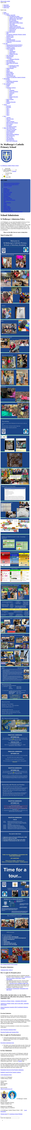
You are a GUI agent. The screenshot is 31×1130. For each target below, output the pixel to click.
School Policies (9, 56)
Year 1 (7, 108)
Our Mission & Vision (14, 16)
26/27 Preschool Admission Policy (8, 1029)
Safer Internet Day (10, 135)
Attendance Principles (14, 59)
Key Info (5, 43)
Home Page (6, 5)
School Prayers (12, 29)
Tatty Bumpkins (10, 138)
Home (4, 12)
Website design (4, 1114)
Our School (6, 13)
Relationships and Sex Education (16, 28)
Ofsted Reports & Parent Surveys (13, 46)
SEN (7, 64)
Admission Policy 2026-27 (7, 970)
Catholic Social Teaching (15, 26)
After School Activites (11, 129)
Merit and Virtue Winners (12, 122)
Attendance (9, 57)
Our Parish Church (10, 32)
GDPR (8, 69)
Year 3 (7, 111)
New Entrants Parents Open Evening (9, 964)
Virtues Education (13, 25)
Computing (11, 90)
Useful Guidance (10, 82)
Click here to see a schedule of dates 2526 (18, 983)
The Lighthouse (12, 67)
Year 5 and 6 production (11, 141)
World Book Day (10, 139)
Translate (14, 171)
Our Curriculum (7, 83)
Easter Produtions (10, 131)
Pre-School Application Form (7, 1042)
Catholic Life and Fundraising (16, 17)
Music (10, 95)
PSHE (10, 98)
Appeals (11, 50)
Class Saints (12, 24)
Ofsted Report (6, 6)
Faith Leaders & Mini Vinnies (16, 22)
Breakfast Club (9, 74)
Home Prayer (12, 30)
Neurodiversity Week (14, 65)
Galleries (8, 120)
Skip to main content (5, 1)
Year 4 (7, 112)
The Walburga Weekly (11, 126)
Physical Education (13, 96)
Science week (9, 137)
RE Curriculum (12, 20)
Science (8, 103)
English (8, 85)
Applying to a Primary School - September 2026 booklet (14, 1001)
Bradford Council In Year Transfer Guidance (11, 1072)
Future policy (12, 52)
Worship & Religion (13, 21)
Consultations (12, 51)
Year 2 (7, 109)
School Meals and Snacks (12, 63)
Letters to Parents (10, 121)
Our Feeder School (10, 39)
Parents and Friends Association (13, 41)
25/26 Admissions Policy (6, 1074)
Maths (7, 100)
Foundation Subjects (11, 87)
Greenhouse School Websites (15, 1114)
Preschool (8, 105)
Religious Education (11, 102)
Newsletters (9, 125)
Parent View (6, 7)
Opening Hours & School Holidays (14, 44)
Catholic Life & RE (10, 15)
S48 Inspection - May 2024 (15, 19)
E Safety (8, 80)
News (4, 116)
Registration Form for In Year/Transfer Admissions (12, 1069)
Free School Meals (10, 61)
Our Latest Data (10, 55)
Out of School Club (10, 76)
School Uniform (10, 73)
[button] (4, 168)
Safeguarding (6, 78)
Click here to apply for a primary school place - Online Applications (18, 978)
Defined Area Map (13, 54)
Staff (7, 33)
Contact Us (8, 42)
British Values (9, 72)
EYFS (7, 86)
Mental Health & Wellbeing (12, 134)
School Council (9, 37)
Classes (5, 104)
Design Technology (13, 91)
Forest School (9, 133)
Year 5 (7, 113)
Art (10, 89)
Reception (8, 107)
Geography (11, 93)
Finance (8, 70)
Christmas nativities (10, 130)
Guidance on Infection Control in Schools (15, 77)
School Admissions (10, 48)
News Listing (9, 124)
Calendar (8, 117)
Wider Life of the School (9, 128)
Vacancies (8, 38)
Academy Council (10, 47)
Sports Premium (10, 68)
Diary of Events (10, 118)
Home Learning (10, 99)
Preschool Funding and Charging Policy (10, 1032)
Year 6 (7, 115)
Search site (3, 1117)
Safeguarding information (12, 81)
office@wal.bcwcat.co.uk (6, 1088)
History (11, 94)
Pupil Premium (9, 60)
